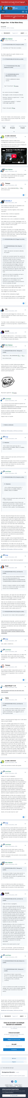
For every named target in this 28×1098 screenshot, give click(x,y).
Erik (6, 309)
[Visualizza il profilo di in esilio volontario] (2, 136)
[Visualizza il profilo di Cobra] (2, 698)
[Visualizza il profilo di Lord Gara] (2, 399)
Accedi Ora (14, 1049)
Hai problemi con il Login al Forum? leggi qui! (13, 2)
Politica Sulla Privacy (11, 1086)
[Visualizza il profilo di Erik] (2, 310)
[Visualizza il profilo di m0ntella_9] (2, 201)
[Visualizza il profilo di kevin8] (2, 332)
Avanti (22, 33)
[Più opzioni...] (25, 40)
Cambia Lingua (8, 1085)
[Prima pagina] (2, 33)
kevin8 (4, 26)
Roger (7, 566)
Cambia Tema (17, 1085)
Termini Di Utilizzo (9, 1092)
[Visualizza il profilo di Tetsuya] (2, 184)
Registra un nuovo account (14, 1039)
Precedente (7, 33)
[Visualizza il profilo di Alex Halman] (2, 39)
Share (14, 1058)
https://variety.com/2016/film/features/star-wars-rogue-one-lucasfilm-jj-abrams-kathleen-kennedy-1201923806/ (13, 631)
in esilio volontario (10, 136)
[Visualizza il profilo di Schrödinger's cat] (2, 686)
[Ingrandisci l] (16, 86)
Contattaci (19, 1086)
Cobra (7, 698)
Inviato (11, 40)
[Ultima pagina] (26, 33)
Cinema (12, 28)
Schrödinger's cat (10, 685)
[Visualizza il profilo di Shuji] (2, 437)
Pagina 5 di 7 (15, 33)
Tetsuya (7, 183)
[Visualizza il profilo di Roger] (2, 566)
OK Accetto (14, 1095)
